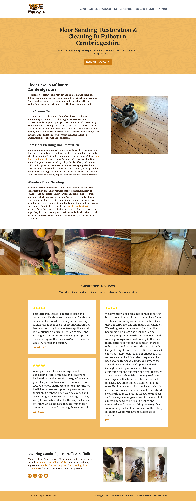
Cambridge (42, 462)
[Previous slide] (2, 252)
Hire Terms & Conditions (122, 496)
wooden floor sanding (51, 465)
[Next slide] (194, 252)
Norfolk (52, 462)
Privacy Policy (160, 496)
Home (83, 9)
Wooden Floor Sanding (100, 9)
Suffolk (62, 462)
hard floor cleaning (72, 465)
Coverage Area (101, 496)
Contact (163, 9)
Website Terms (144, 496)
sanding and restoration (79, 206)
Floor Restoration (123, 9)
